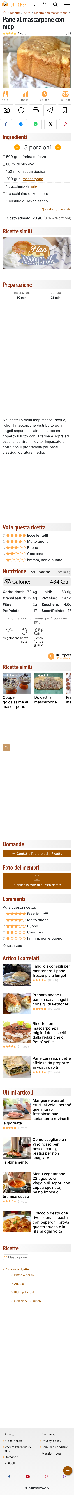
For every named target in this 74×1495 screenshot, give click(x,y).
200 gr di (24, 179)
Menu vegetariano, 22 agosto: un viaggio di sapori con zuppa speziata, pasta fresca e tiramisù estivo (36, 1185)
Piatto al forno (24, 1275)
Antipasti (20, 1283)
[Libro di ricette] (35, 4)
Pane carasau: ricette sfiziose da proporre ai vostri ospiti (52, 1063)
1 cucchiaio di (21, 186)
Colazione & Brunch (27, 1301)
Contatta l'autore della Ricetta (39, 853)
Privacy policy (51, 1441)
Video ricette (13, 1441)
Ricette (9, 1434)
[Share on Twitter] (50, 124)
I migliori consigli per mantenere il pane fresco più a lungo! (51, 970)
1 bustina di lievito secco (27, 201)
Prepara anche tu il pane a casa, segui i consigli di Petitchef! (51, 999)
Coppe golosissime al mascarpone (15, 702)
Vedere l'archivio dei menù (18, 1448)
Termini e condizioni (55, 1447)
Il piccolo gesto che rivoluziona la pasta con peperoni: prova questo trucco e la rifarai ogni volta (51, 1222)
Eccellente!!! (37, 535)
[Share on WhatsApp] (36, 124)
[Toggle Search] (55, 4)
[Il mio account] (44, 4)
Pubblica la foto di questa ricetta (37, 885)
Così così (34, 554)
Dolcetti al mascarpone (45, 699)
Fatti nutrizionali (58, 209)
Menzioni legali (52, 1453)
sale (33, 186)
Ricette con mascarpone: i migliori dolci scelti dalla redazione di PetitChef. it (49, 1032)
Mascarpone (17, 1257)
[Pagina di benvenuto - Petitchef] (4, 13)
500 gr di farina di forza (26, 157)
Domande (11, 1457)
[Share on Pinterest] (65, 124)
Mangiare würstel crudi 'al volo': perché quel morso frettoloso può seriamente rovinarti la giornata (37, 1111)
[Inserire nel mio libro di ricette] (64, 110)
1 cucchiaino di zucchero (27, 193)
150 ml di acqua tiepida (25, 171)
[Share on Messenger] (21, 124)
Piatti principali (24, 1292)
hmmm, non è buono (44, 560)
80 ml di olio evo (20, 164)
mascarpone (33, 179)
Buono (32, 547)
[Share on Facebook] (6, 124)
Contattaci (49, 1434)
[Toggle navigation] (67, 4)
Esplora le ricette (17, 1269)
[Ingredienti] (6, 747)
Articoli (10, 1463)
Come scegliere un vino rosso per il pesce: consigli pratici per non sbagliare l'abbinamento (34, 1150)
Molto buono (37, 541)
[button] (8, 62)
